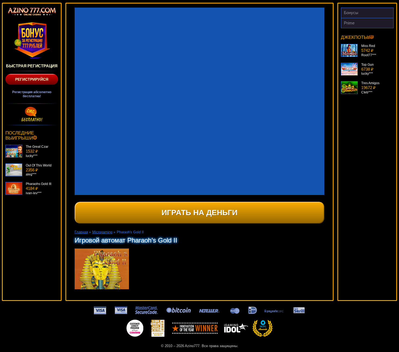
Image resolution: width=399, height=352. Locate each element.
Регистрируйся (31, 79)
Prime (349, 23)
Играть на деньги (199, 212)
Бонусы (351, 12)
